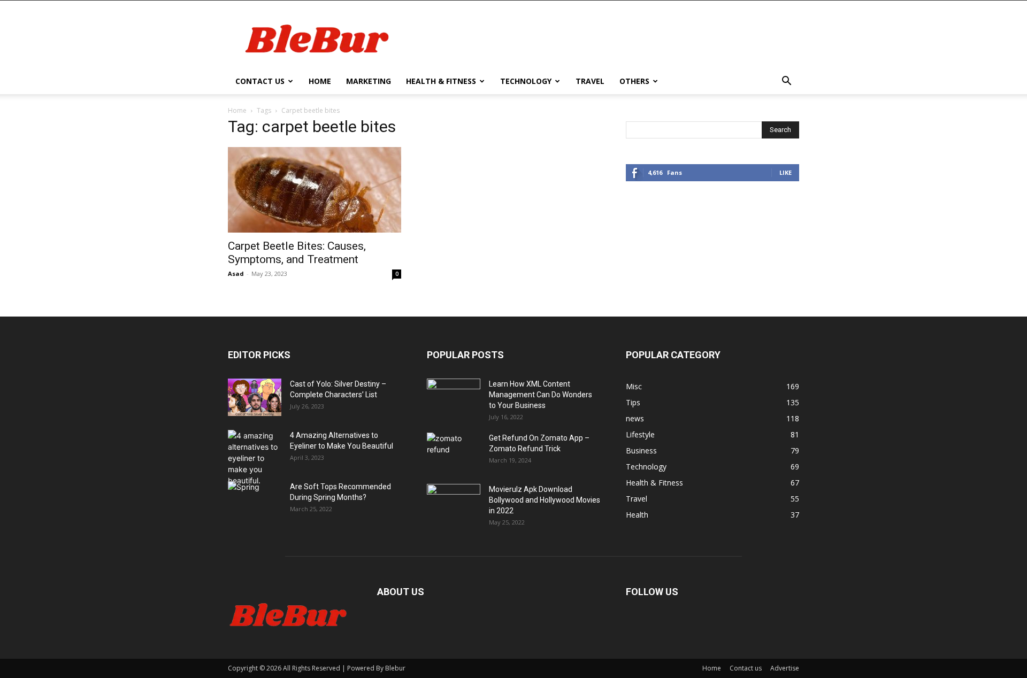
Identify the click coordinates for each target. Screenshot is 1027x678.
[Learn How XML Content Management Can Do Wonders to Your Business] (453, 397)
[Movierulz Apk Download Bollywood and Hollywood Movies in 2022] (453, 502)
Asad (236, 273)
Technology (525, 81)
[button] (786, 82)
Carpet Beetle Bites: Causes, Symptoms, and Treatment (297, 253)
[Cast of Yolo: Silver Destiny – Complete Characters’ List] (254, 397)
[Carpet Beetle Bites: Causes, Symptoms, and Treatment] (314, 190)
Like (785, 172)
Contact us (260, 81)
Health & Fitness (441, 81)
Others (634, 81)
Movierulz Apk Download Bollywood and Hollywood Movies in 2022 (544, 500)
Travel (590, 81)
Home (320, 81)
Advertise (784, 668)
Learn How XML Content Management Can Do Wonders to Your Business (540, 395)
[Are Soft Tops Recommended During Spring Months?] (254, 500)
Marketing (368, 81)
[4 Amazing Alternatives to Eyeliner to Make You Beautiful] (254, 458)
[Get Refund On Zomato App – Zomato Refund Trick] (453, 451)
